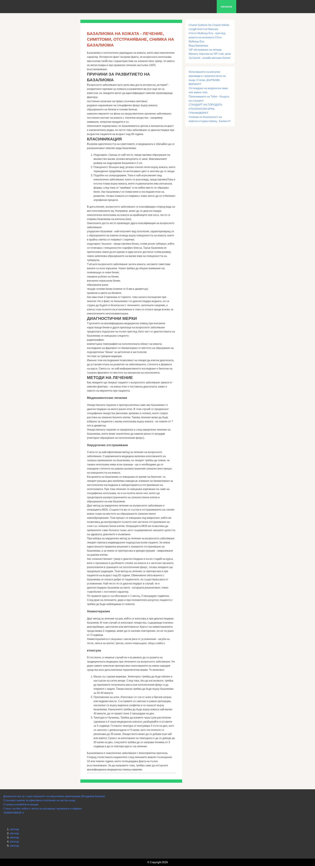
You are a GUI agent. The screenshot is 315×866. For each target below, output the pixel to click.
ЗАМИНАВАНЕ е (13, 812)
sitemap (14, 829)
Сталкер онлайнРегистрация (20, 804)
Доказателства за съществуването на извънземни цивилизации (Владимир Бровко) (54, 796)
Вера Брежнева (198, 45)
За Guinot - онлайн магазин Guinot (209, 58)
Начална (226, 6)
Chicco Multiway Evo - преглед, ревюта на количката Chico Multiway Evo (207, 37)
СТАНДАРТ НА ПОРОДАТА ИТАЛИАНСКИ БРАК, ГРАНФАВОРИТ (205, 108)
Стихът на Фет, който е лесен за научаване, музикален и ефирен (42, 808)
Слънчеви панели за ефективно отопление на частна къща (39, 800)
